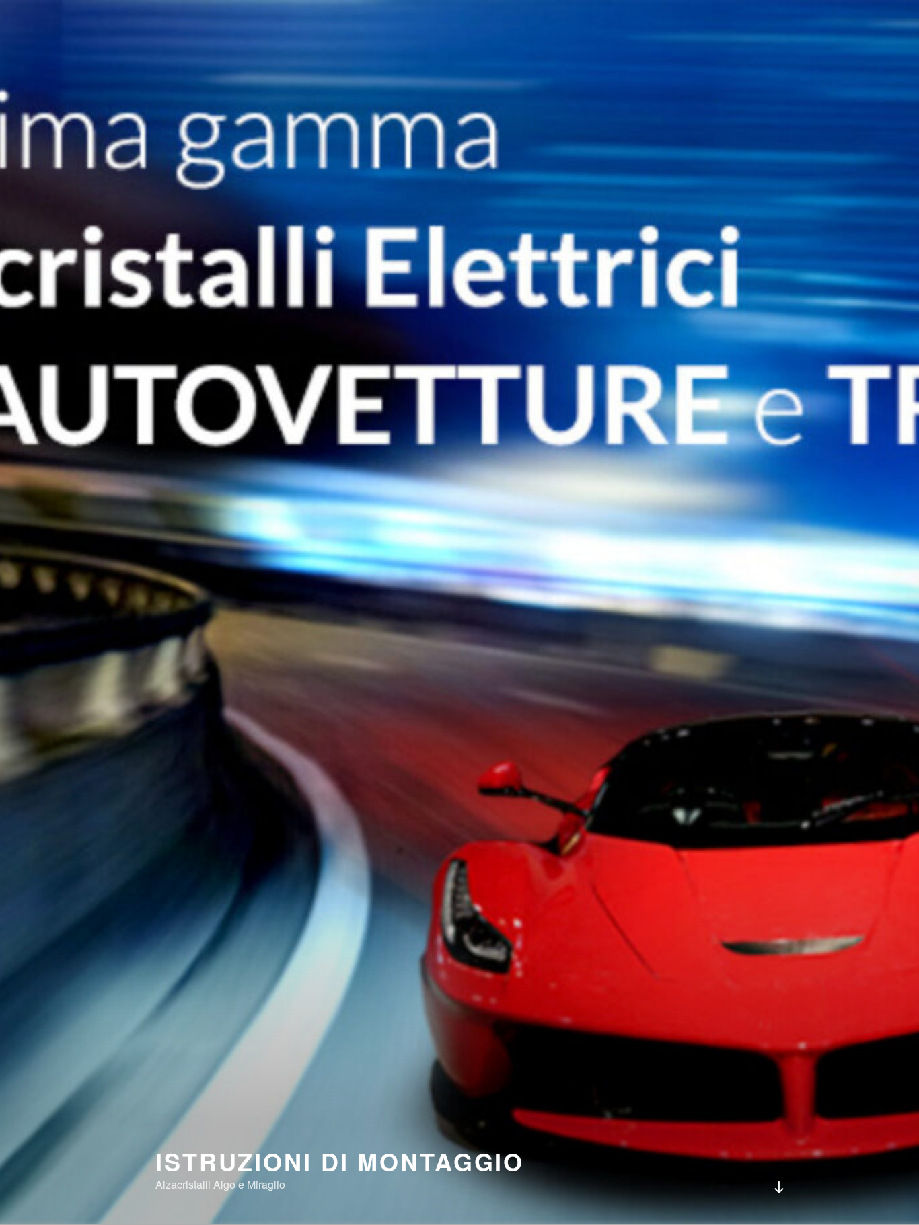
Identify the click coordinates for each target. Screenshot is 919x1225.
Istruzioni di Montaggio (339, 1161)
